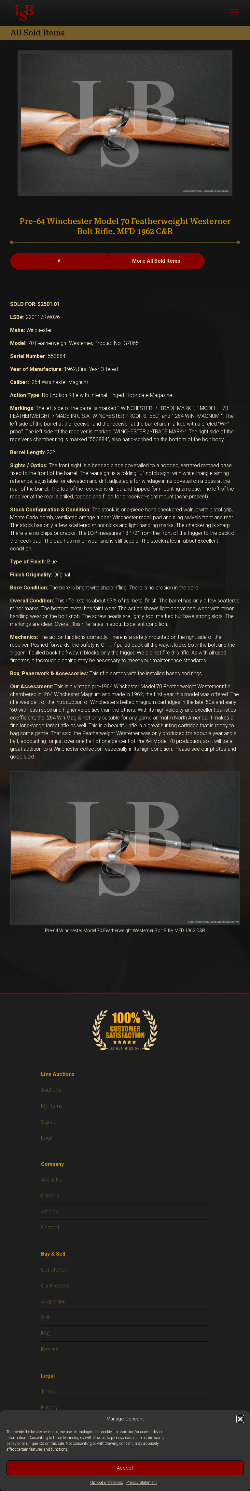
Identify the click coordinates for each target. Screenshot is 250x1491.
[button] (240, 1419)
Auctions (51, 1090)
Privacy (49, 1408)
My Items (51, 1106)
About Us (51, 1180)
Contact (50, 1227)
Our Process (55, 1286)
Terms (48, 1392)
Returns (49, 1349)
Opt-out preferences (106, 1482)
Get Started (54, 1270)
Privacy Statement (141, 1482)
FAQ (45, 1333)
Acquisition (53, 1302)
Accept (125, 1468)
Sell (45, 1317)
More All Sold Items (156, 261)
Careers (50, 1196)
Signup (48, 1122)
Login (47, 1138)
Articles (49, 1211)
